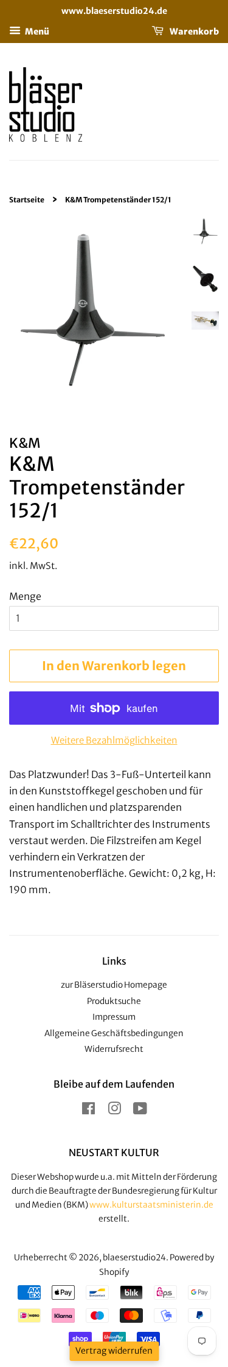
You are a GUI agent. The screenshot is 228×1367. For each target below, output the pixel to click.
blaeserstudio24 (134, 1257)
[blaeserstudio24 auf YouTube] (140, 1111)
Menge (25, 596)
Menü (36, 30)
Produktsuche (114, 1001)
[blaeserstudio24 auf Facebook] (88, 1111)
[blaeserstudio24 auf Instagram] (114, 1111)
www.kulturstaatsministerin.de (151, 1205)
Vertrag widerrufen (114, 1350)
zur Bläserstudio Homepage (114, 985)
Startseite (26, 199)
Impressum (114, 1017)
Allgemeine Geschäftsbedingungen (114, 1033)
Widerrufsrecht (114, 1049)
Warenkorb (193, 30)
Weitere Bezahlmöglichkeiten (114, 740)
